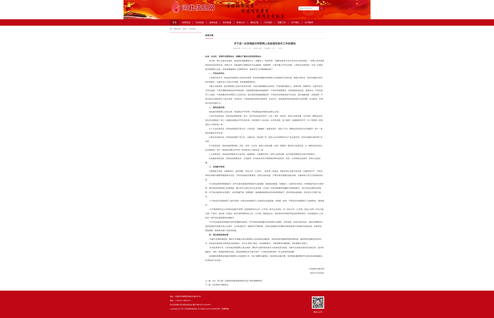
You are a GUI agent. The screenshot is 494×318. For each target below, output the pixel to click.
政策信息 (213, 22)
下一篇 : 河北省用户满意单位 (216, 285)
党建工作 (281, 22)
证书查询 (309, 22)
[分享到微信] (290, 48)
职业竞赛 (227, 22)
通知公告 (254, 22)
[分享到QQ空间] (286, 48)
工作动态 (268, 22)
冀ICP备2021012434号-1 (202, 305)
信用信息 (186, 22)
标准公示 (241, 22)
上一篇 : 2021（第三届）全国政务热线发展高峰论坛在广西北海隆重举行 (234, 281)
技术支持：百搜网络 (221, 309)
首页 (175, 22)
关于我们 (295, 22)
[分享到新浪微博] (293, 48)
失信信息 (200, 22)
